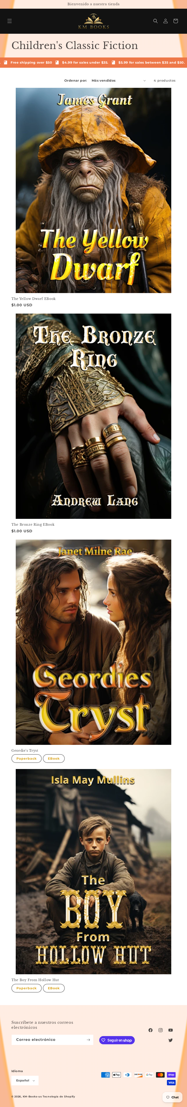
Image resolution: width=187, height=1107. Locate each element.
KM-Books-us (32, 1096)
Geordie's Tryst (24, 751)
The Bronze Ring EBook (33, 525)
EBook (54, 758)
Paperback (26, 758)
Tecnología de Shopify (59, 1096)
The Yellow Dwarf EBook (33, 299)
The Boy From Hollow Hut (35, 980)
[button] (10, 21)
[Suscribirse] (88, 1039)
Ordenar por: (75, 80)
